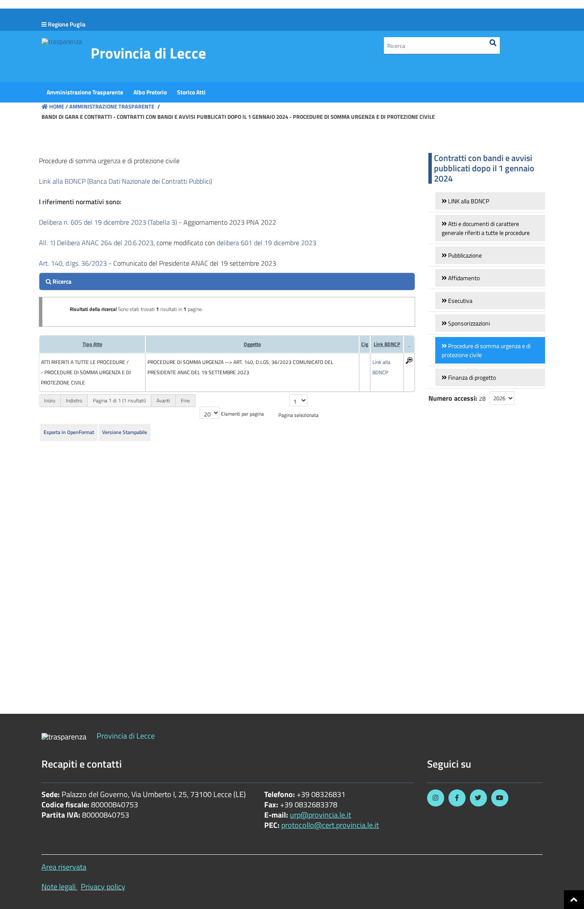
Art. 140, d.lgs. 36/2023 (73, 263)
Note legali (58, 886)
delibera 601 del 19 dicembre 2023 (266, 243)
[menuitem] (84, 92)
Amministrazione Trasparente (111, 106)
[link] (490, 201)
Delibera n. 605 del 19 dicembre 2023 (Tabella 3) (108, 222)
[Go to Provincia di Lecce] (61, 41)
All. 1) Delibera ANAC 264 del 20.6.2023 (96, 243)
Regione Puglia (67, 24)
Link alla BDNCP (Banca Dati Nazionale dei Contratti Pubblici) (125, 181)
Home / (58, 106)
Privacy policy (103, 886)
